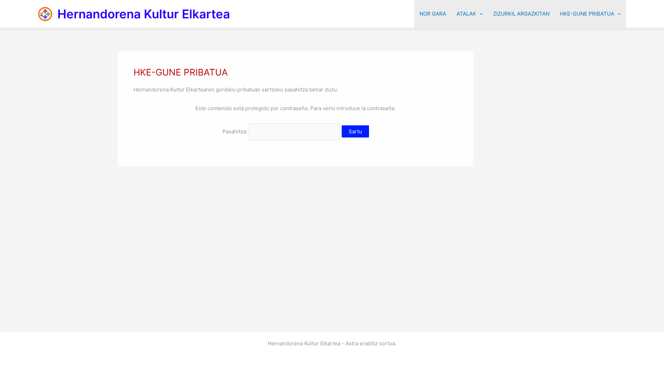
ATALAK (466, 13)
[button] (479, 14)
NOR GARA (432, 13)
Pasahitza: (235, 131)
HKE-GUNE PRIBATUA (587, 13)
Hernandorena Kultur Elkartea (143, 14)
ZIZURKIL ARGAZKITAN (521, 13)
